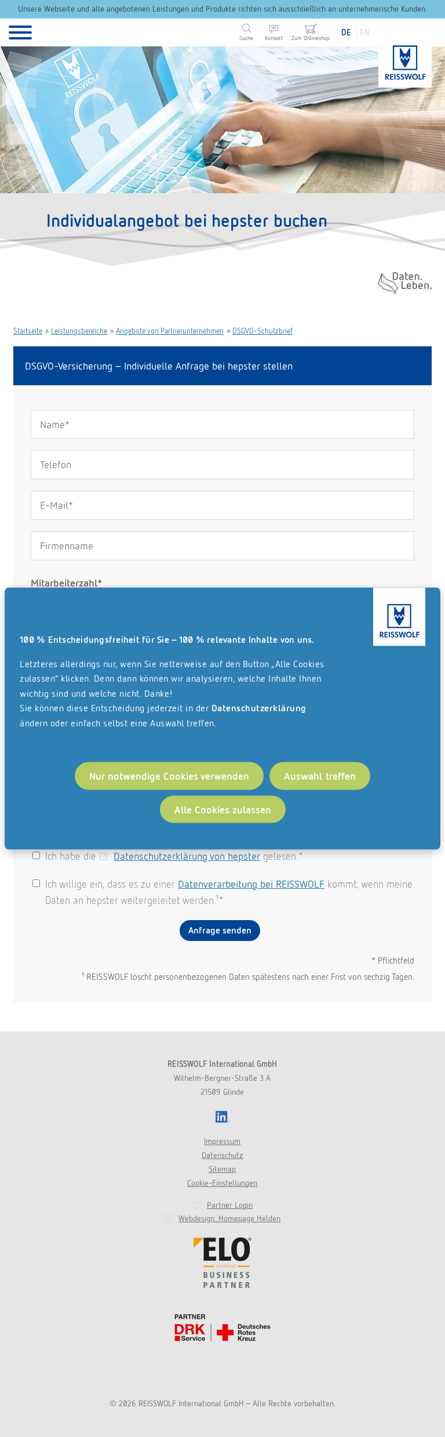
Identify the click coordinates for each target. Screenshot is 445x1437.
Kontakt (274, 38)
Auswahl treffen (320, 775)
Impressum (222, 1141)
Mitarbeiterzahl (66, 583)
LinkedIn (222, 1117)
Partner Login (230, 1205)
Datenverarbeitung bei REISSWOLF (251, 884)
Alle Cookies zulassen (222, 809)
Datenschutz (222, 1155)
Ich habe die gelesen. (173, 856)
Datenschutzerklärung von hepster (187, 856)
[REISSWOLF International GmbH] (405, 58)
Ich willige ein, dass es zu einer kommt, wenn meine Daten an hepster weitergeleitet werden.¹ (229, 892)
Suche (246, 38)
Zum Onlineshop (310, 38)
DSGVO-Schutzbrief (262, 331)
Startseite (27, 331)
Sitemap (222, 1169)
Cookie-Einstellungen (222, 1183)
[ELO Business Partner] (222, 1262)
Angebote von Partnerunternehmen (170, 331)
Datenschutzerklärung (259, 708)
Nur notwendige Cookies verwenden (169, 775)
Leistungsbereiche (79, 331)
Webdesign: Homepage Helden (229, 1218)
